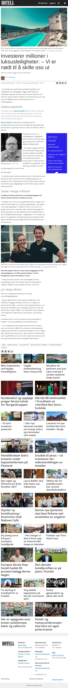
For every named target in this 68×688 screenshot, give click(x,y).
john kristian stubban (39, 345)
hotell (4, 347)
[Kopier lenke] (65, 83)
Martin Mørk (22, 645)
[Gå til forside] (19, 3)
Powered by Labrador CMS (34, 685)
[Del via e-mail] (62, 83)
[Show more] (56, 173)
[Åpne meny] (65, 3)
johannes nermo (55, 345)
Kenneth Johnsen (24, 663)
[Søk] (59, 3)
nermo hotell (13, 345)
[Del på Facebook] (57, 83)
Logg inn (53, 3)
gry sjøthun (24, 345)
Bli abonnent (42, 3)
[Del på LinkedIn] (60, 83)
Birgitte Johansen (58, 655)
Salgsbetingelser (57, 679)
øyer (3, 345)
